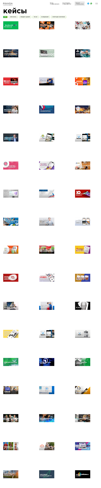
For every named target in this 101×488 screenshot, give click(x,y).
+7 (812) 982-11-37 (66, 4)
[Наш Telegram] (88, 3)
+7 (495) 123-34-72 (54, 4)
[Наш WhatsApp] (91, 3)
